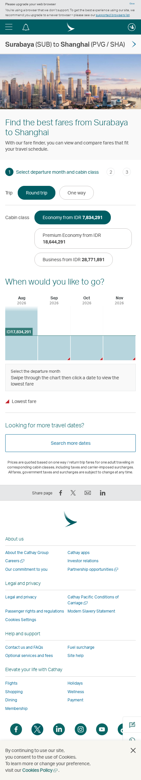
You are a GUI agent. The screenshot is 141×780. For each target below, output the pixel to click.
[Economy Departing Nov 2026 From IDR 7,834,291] (119, 348)
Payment (75, 699)
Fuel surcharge (81, 647)
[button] (8, 27)
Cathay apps (79, 552)
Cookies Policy (40, 770)
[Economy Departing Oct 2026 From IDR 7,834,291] (86, 348)
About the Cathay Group (27, 552)
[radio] (36, 193)
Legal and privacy (20, 596)
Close (132, 3)
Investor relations (83, 560)
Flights (11, 683)
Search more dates (71, 443)
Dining (11, 699)
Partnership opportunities (93, 569)
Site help (76, 655)
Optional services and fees (29, 655)
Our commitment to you (26, 569)
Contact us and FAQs (24, 647)
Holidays (75, 683)
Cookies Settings (20, 619)
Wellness (76, 691)
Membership (16, 708)
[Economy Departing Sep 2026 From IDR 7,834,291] (54, 348)
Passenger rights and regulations (34, 611)
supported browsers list (113, 15)
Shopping (14, 691)
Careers (15, 560)
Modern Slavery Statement (91, 611)
